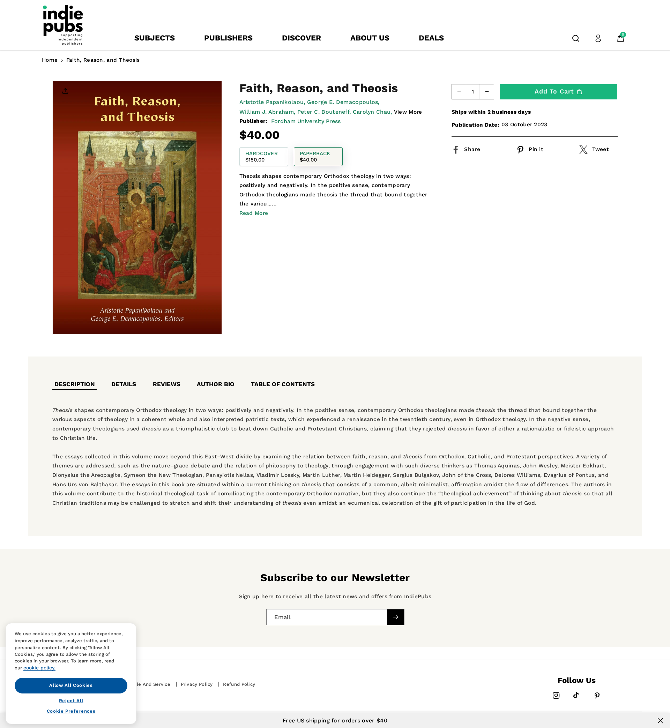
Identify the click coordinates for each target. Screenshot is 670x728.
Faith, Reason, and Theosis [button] (103, 60)
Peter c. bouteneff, (324, 111)
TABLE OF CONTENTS (283, 384)
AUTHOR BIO (215, 384)
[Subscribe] (395, 617)
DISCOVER (301, 37)
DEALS (431, 37)
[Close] (660, 720)
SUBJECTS (154, 37)
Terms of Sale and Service (139, 684)
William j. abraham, (267, 111)
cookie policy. (39, 667)
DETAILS (123, 384)
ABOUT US (369, 37)
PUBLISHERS (228, 37)
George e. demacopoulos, (343, 102)
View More (408, 111)
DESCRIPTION (74, 384)
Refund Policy (239, 684)
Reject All (71, 700)
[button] (575, 38)
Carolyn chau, (372, 111)
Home (50, 60)
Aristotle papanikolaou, (272, 102)
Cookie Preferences (71, 711)
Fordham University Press (306, 121)
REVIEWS (166, 384)
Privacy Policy (197, 684)
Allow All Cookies (70, 685)
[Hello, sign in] (598, 38)
